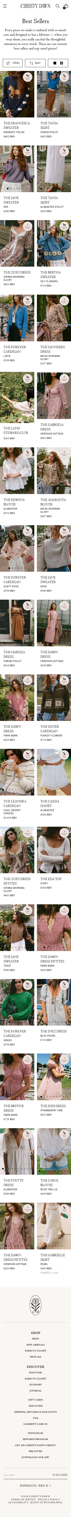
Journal (35, 1390)
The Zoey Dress (17, 276)
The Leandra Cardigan (15, 807)
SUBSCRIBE (59, 1475)
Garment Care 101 (35, 1424)
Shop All (35, 1357)
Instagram (35, 1433)
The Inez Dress (53, 1033)
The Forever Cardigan (15, 352)
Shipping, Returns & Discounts (35, 1412)
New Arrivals (35, 1345)
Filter (16, 63)
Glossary (35, 1384)
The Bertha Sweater (50, 277)
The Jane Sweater (11, 202)
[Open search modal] (58, 6)
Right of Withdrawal (46, 1502)
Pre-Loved (35, 1451)
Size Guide (36, 1406)
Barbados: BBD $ (34, 1485)
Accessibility (18, 1502)
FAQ (35, 1418)
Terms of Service (23, 1499)
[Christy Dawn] (35, 6)
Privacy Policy (49, 1499)
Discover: (35, 1372)
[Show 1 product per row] (54, 63)
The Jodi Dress (53, 1108)
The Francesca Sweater (17, 128)
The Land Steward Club (16, 431)
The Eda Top (51, 881)
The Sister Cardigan (51, 731)
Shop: (35, 1338)
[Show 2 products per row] (61, 63)
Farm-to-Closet (35, 1350)
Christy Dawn (39, 1496)
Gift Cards (35, 1400)
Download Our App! (35, 1457)
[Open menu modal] (5, 6)
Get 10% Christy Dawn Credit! (35, 1445)
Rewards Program (35, 1439)
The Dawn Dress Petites (52, 961)
